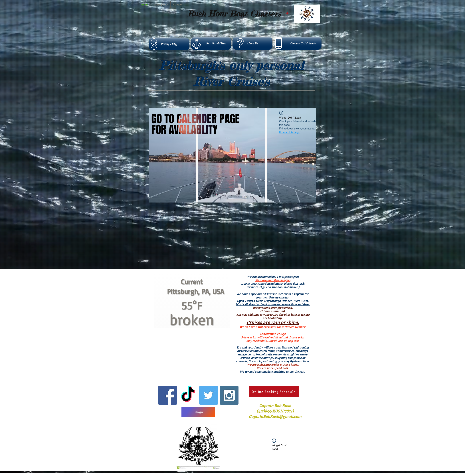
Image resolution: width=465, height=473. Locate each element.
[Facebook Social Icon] (167, 418)
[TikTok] (188, 418)
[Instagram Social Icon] (229, 418)
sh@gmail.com (288, 439)
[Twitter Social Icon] (208, 418)
